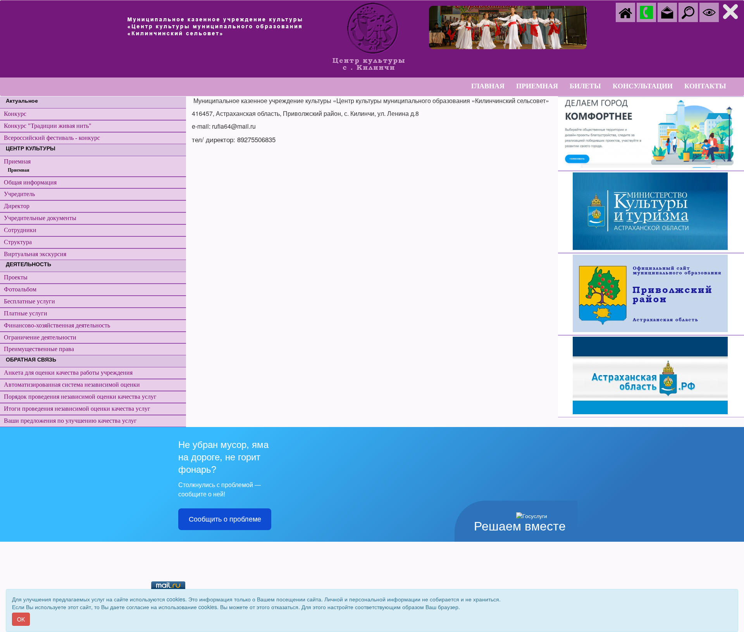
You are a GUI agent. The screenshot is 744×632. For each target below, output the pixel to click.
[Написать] (667, 11)
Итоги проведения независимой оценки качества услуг (77, 408)
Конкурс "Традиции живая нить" (47, 125)
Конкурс (15, 113)
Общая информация (30, 182)
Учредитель (19, 194)
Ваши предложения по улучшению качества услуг (70, 420)
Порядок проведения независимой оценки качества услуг (80, 396)
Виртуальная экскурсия (35, 254)
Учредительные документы (40, 218)
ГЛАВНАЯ (488, 86)
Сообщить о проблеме (225, 519)
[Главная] (625, 11)
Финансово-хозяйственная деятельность (57, 325)
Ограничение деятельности (40, 337)
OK (21, 619)
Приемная (17, 161)
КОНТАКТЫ (705, 86)
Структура (18, 242)
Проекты (16, 277)
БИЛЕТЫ (585, 86)
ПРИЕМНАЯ (537, 86)
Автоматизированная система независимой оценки (72, 384)
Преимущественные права (39, 349)
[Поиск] (688, 11)
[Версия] (709, 11)
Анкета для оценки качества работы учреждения (68, 372)
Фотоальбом (20, 289)
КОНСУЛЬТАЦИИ (643, 86)
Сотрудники (20, 230)
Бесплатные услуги (29, 301)
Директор (16, 206)
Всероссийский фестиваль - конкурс (52, 137)
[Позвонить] (646, 11)
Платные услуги (25, 313)
